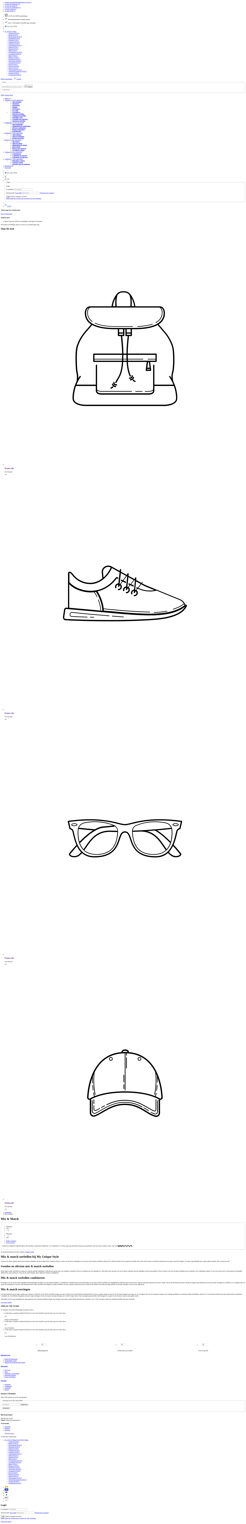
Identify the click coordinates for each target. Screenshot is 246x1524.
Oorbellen (8, 100)
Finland (13, 40)
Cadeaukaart (16, 154)
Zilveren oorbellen (18, 114)
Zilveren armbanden (19, 128)
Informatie (4, 1366)
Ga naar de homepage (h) (12, 4)
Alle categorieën (18, 100)
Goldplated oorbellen (19, 116)
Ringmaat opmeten (10, 1375)
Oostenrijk (14, 63)
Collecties (8, 159)
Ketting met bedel (18, 138)
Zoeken (4, 87)
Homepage (8, 1212)
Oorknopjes (16, 105)
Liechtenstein (15, 52)
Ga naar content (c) (10, 9)
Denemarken (15, 37)
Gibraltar (14, 44)
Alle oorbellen (16, 102)
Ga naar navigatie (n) (11, 6)
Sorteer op (5, 1246)
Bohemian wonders (18, 161)
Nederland (14, 59)
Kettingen (8, 133)
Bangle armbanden (18, 129)
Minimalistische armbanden (21, 126)
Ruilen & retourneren (11, 1359)
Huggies (14, 107)
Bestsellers (8, 166)
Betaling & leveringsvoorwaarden (15, 1362)
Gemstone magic (17, 162)
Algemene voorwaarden (12, 1373)
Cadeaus (7, 152)
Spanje (13, 68)
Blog (6, 1372)
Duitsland (14, 38)
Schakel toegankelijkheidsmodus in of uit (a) (18, 2)
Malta (13, 56)
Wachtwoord (14, 193)
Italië (12, 50)
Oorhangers (16, 109)
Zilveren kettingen (18, 136)
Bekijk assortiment (6, 79)
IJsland (13, 47)
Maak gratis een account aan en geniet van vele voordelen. (24, 198)
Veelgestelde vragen (11, 1361)
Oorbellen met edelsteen (20, 119)
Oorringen (15, 103)
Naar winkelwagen (6, 214)
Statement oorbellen (18, 121)
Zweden (13, 73)
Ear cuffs (15, 110)
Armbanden (8, 122)
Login (8, 196)
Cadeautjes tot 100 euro (20, 157)
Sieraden (4, 1381)
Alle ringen (16, 142)
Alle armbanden (17, 124)
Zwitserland (14, 75)
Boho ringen (16, 147)
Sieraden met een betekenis (21, 164)
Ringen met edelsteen (19, 148)
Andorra (13, 33)
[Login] (6, 180)
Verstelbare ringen (18, 150)
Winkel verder (29, 1252)
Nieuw (7, 98)
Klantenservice (5, 1355)
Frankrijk (14, 42)
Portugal (13, 66)
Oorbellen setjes (17, 117)
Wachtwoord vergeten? (42, 1513)
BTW (12, 26)
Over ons (7, 1370)
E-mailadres (10, 189)
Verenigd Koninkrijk (17, 71)
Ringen (7, 140)
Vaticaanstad (15, 70)
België (13, 35)
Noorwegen (14, 61)
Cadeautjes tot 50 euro (19, 155)
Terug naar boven (6, 1521)
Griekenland (15, 45)
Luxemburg (14, 54)
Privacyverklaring (10, 1377)
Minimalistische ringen (19, 145)
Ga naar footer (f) (10, 11)
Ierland (13, 49)
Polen (13, 64)
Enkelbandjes (16, 131)
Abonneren (24, 1404)
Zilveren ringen (17, 143)
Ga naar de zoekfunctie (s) (13, 7)
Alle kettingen (16, 135)
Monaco (13, 57)
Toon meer (8, 168)
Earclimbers (16, 112)
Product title (9, 468)
